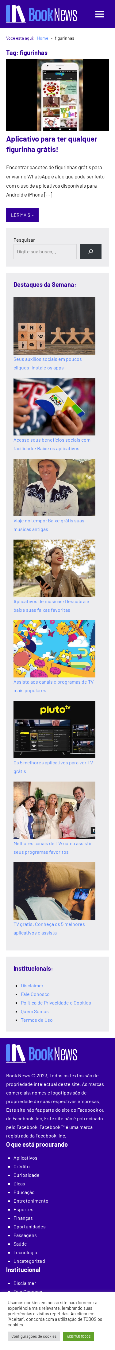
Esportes (23, 1209)
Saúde (20, 1244)
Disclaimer (32, 985)
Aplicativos (25, 1158)
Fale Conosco (35, 994)
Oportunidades (29, 1226)
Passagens (25, 1235)
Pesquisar (24, 240)
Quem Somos (35, 1011)
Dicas (19, 1183)
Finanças (23, 1218)
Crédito (21, 1166)
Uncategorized (29, 1261)
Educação (24, 1192)
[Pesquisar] (91, 251)
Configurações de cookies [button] (33, 1336)
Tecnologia (25, 1252)
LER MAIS (20, 215)
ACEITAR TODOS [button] (78, 1336)
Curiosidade (26, 1175)
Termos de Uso (37, 1020)
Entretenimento (30, 1201)
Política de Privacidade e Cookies (56, 1002)
